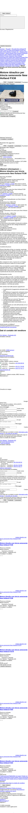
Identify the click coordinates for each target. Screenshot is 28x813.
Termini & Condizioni (6, 788)
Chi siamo (3, 783)
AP (25, 49)
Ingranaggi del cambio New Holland (10, 57)
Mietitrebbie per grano (15, 776)
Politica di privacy (17, 788)
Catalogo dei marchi (10, 791)
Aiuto (7, 783)
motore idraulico (7, 157)
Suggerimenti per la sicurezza (8, 327)
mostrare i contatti (9, 183)
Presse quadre (14, 777)
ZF (18, 51)
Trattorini (20, 778)
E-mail (19, 420)
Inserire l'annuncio (6, 666)
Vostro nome (20, 408)
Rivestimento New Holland (12, 58)
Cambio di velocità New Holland (13, 60)
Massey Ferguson (12, 51)
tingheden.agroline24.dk (6, 355)
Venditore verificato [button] (5, 336)
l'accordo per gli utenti (11, 433)
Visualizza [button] (12, 363)
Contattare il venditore (7, 139)
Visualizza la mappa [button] (5, 389)
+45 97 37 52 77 (19, 368)
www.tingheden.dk (5, 369)
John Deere (3, 51)
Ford (24, 50)
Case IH (5, 50)
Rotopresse (7, 777)
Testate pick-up (13, 778)
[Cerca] (12, 22)
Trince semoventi (23, 777)
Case (1, 50)
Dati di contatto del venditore (17, 783)
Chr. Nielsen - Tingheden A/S (8, 335)
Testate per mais (4, 778)
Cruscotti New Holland (19, 61)
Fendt (21, 50)
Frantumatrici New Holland (12, 65)
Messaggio (19, 423)
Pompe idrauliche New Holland (13, 56)
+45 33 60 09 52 (19, 363)
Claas (9, 50)
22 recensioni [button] (3, 354)
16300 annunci (10, 350)
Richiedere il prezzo (6, 152)
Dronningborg (15, 50)
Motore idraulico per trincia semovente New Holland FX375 (13, 650)
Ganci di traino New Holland (8, 63)
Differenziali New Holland (12, 64)
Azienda (19, 410)
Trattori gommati (4, 776)
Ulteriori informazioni (5, 468)
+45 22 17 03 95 (19, 366)
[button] (14, 37)
